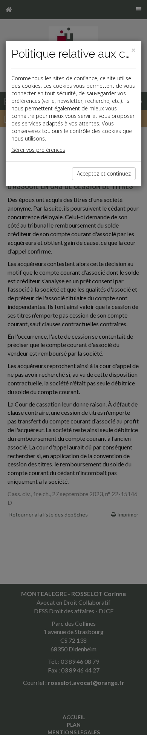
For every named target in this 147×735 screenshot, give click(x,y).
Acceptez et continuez (104, 173)
